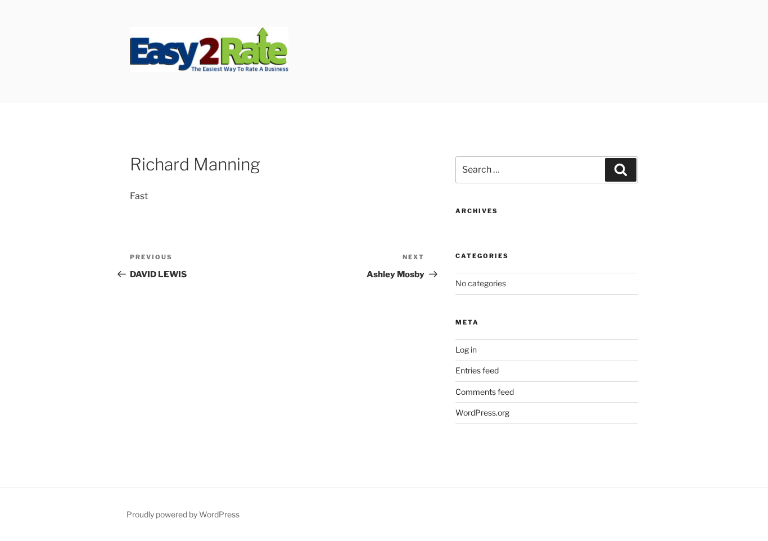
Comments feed (484, 391)
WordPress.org (482, 412)
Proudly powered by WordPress (183, 514)
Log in (466, 349)
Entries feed (477, 370)
